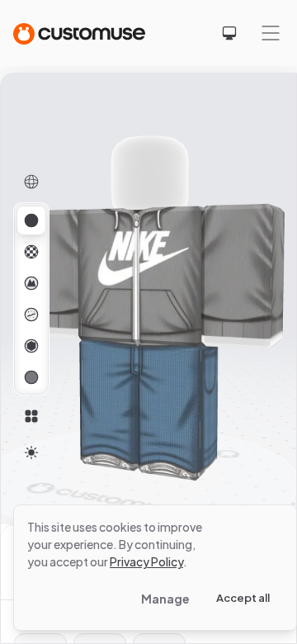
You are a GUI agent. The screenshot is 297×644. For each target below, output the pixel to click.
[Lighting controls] (31, 452)
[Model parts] (31, 416)
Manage (165, 598)
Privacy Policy (146, 561)
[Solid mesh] (31, 377)
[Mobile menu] (270, 33)
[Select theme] (229, 33)
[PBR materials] (31, 220)
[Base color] (31, 252)
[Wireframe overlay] (31, 182)
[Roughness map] (31, 314)
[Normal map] (31, 283)
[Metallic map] (31, 346)
